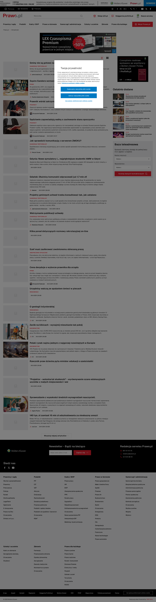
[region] (78, 84)
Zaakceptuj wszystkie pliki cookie (78, 89)
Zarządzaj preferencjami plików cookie (78, 101)
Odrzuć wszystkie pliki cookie (78, 96)
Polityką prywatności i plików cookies (73, 83)
